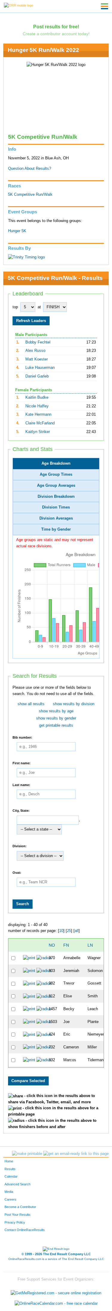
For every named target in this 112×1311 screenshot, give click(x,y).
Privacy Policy (14, 1222)
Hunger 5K (17, 231)
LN (90, 945)
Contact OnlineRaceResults (24, 1230)
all (77, 931)
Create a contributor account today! (56, 33)
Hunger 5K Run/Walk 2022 (43, 50)
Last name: (21, 784)
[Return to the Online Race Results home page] (18, 5)
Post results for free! (56, 26)
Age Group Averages (56, 485)
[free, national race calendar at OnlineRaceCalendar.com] (56, 1304)
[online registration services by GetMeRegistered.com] (56, 1291)
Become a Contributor (20, 1207)
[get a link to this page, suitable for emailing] (76, 1154)
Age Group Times (56, 474)
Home (8, 1161)
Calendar (11, 1176)
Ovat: (17, 872)
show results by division (73, 704)
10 (61, 931)
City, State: (21, 810)
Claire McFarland (40, 423)
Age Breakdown (56, 463)
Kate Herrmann (38, 414)
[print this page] (27, 1154)
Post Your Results (17, 1214)
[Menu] (104, 6)
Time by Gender (56, 529)
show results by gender (56, 718)
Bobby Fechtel (37, 342)
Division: (20, 846)
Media (8, 1191)
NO (52, 945)
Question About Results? (29, 169)
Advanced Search (17, 1184)
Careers (10, 1199)
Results (10, 1169)
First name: (21, 763)
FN (66, 945)
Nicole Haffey (37, 406)
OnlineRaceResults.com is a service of (56, 1259)
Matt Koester (36, 359)
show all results (31, 704)
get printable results (56, 725)
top (15, 307)
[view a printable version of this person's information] (29, 958)
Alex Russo (35, 351)
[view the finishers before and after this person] (44, 958)
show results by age (56, 711)
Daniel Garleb (37, 376)
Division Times (56, 507)
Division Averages (56, 518)
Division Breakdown (56, 496)
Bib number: (22, 737)
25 (69, 931)
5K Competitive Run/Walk (30, 194)
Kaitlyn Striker (37, 432)
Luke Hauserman (40, 368)
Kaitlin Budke (36, 397)
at (39, 307)
